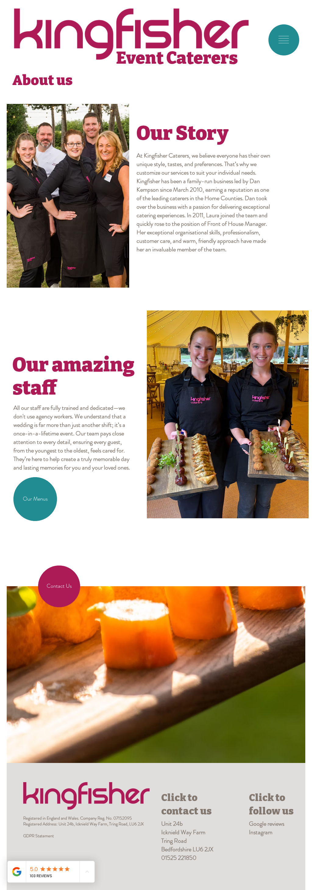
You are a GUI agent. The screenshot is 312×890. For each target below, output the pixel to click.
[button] (283, 39)
